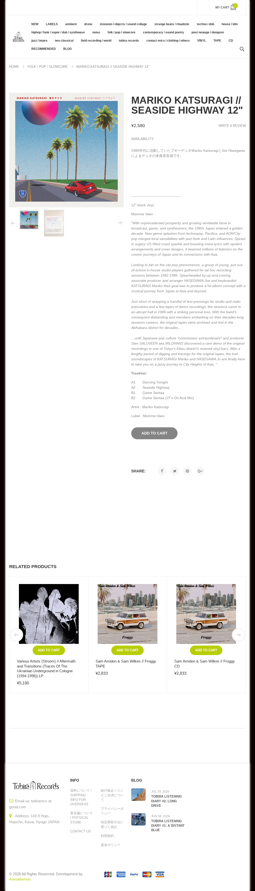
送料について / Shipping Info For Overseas (81, 797)
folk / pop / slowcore (48, 67)
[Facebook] (162, 471)
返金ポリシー (110, 845)
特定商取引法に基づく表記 (112, 824)
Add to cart (49, 650)
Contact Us (80, 831)
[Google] (200, 471)
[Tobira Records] (18, 36)
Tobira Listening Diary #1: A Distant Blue (168, 825)
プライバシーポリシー (112, 811)
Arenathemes (20, 879)
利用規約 (107, 836)
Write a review (232, 126)
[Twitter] (174, 471)
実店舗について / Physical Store (81, 817)
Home (14, 67)
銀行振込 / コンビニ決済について (112, 795)
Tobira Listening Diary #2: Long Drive (166, 801)
